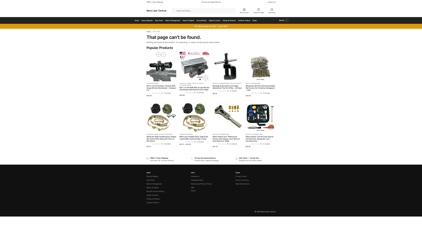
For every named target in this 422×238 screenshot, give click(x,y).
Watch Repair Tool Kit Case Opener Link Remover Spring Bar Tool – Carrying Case (260, 139)
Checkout (271, 12)
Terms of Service (242, 180)
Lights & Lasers (185, 83)
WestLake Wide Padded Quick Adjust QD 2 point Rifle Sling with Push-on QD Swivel (161, 139)
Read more (260, 100)
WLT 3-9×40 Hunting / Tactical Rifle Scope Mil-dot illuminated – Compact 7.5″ (161, 88)
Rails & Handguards (253, 83)
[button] (283, 20)
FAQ (192, 188)
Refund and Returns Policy (201, 184)
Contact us (195, 176)
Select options (161, 151)
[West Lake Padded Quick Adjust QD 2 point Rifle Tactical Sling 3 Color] (194, 117)
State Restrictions (242, 184)
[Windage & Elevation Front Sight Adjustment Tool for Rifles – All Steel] (227, 66)
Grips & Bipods (152, 176)
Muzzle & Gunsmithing (221, 83)
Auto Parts (151, 180)
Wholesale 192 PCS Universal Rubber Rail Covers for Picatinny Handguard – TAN (260, 88)
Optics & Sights (197, 83)
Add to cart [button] (161, 100)
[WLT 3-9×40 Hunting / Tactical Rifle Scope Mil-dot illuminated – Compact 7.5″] (161, 66)
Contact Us (272, 2)
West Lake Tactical (156, 10)
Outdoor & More (153, 83)
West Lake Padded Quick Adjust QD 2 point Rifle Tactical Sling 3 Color (194, 138)
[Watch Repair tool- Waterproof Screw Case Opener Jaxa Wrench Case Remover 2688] (227, 117)
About (193, 191)
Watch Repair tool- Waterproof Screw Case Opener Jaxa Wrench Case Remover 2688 (226, 139)
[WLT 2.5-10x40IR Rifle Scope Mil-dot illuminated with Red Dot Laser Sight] (194, 66)
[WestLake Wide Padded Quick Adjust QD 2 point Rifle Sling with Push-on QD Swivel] (161, 117)
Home (149, 32)
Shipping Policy (197, 180)
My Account (244, 12)
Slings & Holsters (166, 134)
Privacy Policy (241, 176)
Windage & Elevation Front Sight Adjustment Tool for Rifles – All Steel (227, 87)
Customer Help (258, 12)
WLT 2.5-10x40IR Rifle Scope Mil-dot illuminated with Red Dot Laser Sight (194, 88)
